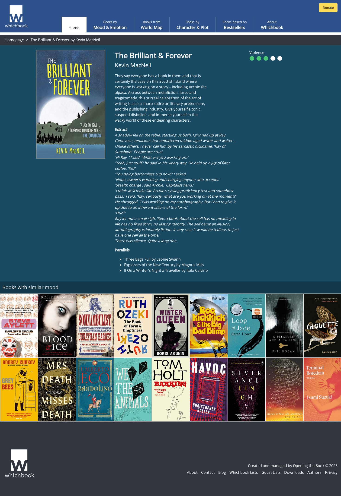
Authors (314, 472)
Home (74, 27)
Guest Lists (271, 472)
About (192, 472)
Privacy (331, 472)
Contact (208, 472)
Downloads (294, 472)
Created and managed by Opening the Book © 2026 (293, 465)
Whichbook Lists (243, 472)
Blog (222, 472)
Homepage (14, 39)
